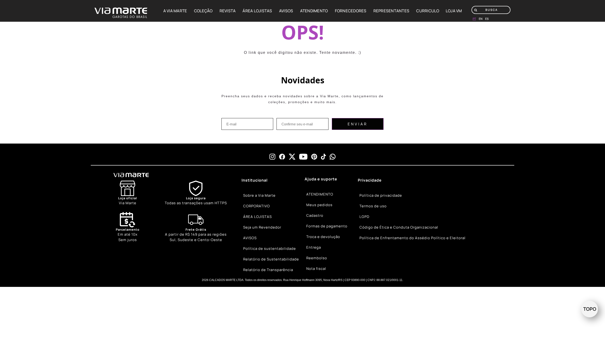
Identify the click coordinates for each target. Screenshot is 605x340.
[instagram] (272, 156)
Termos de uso (373, 206)
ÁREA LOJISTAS (257, 10)
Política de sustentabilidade (269, 248)
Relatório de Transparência (268, 269)
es (487, 19)
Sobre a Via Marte (259, 195)
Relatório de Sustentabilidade (271, 259)
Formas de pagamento (326, 226)
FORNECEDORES (351, 10)
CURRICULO (427, 10)
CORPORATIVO (256, 206)
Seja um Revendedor (262, 227)
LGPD (364, 216)
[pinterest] (314, 156)
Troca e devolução (323, 236)
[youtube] (303, 156)
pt (474, 19)
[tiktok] (323, 156)
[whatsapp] (332, 156)
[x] (292, 156)
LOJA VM (454, 10)
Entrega (313, 247)
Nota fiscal (316, 268)
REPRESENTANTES (391, 10)
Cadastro (314, 215)
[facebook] (282, 156)
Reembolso (316, 257)
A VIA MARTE (175, 10)
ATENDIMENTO (314, 10)
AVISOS (286, 10)
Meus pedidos (319, 204)
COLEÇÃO (203, 10)
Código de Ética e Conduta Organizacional (398, 227)
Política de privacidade (380, 195)
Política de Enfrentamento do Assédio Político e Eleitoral (412, 237)
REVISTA (228, 10)
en (480, 19)
